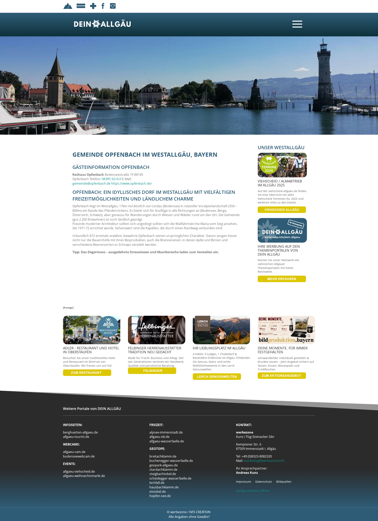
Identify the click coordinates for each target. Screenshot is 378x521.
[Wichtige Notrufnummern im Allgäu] (93, 9)
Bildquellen (283, 481)
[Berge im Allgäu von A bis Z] (68, 9)
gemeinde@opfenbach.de (91, 183)
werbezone (178, 512)
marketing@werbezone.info (264, 460)
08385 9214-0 (111, 179)
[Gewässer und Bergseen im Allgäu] (81, 9)
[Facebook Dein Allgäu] (103, 9)
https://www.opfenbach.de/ (131, 183)
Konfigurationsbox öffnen (253, 490)
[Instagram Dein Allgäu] (113, 9)
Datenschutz (263, 481)
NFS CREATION (200, 512)
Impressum (243, 481)
